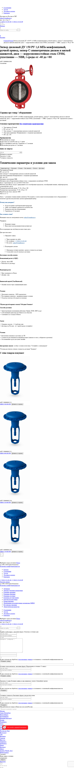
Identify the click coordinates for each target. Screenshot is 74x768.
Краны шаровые (9, 601)
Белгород (3, 747)
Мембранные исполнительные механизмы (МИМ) (19, 603)
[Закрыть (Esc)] (0, 765)
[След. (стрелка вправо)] (2, 767)
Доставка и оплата (9, 11)
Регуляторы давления (10, 605)
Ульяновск (3, 742)
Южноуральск (4, 752)
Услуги (6, 9)
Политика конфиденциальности (10, 566)
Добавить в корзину (17, 404)
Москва (2, 711)
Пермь (2, 729)
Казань (2, 720)
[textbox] (37, 709)
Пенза (18, 563)
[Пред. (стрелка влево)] (0, 767)
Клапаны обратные (9, 594)
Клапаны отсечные (9, 596)
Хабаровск (3, 743)
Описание (14, 168)
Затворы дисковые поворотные (13, 590)
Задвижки (7, 589)
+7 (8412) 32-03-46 (5, 22)
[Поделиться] (2, 765)
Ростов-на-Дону (5, 731)
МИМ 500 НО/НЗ (5, 404)
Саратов (2, 738)
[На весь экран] (4, 765)
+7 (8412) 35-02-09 (17, 22)
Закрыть (3, 759)
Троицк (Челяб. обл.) (6, 751)
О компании (7, 8)
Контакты (7, 13)
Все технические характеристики (31, 124)
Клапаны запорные (9, 592)
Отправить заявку (5, 661)
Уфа (1, 734)
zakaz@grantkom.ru (6, 18)
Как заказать (27, 168)
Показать (3, 761)
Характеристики (5, 168)
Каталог (6, 569)
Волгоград (3, 733)
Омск (1, 724)
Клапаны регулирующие (11, 598)
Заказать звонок (5, 582)
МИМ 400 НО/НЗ (5, 453)
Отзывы (20, 168)
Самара (2, 725)
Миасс (2, 749)
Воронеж (3, 736)
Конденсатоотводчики (10, 599)
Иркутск (2, 740)
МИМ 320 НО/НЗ (5, 502)
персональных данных (25, 659)
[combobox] (37, 709)
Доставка (41, 168)
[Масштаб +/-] (6, 765)
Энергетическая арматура (11, 607)
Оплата (35, 168)
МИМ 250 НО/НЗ (5, 551)
